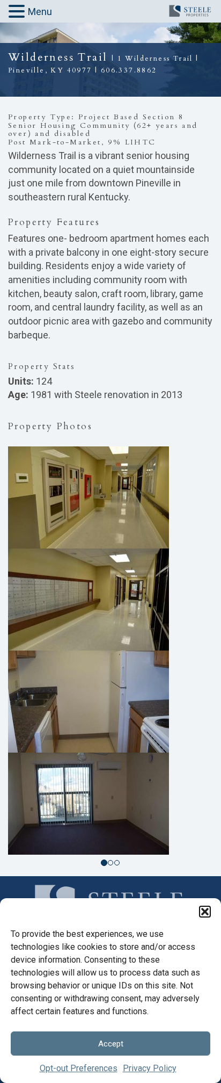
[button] (205, 911)
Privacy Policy (149, 1068)
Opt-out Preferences (78, 1068)
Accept (110, 1044)
